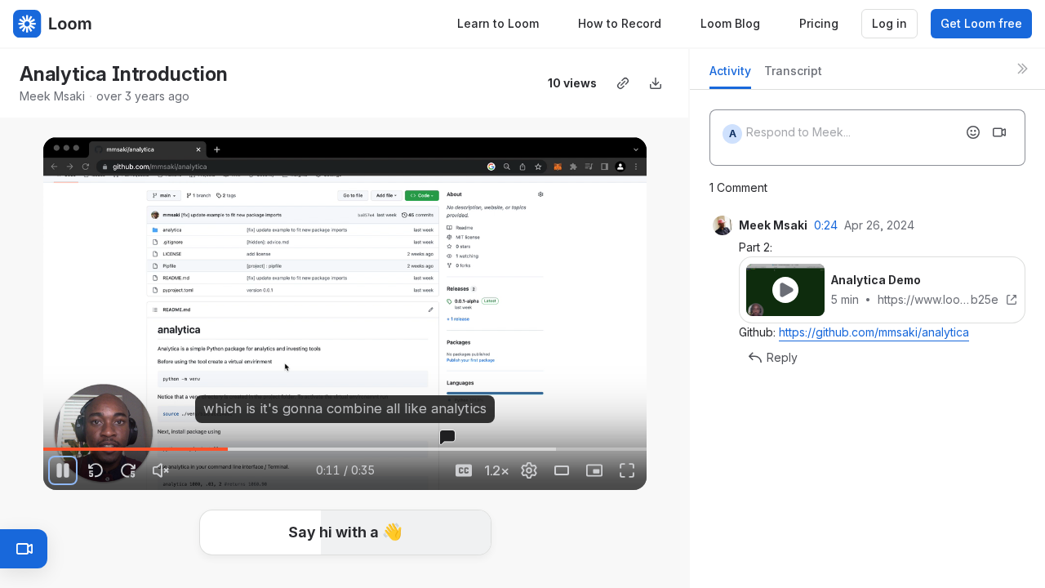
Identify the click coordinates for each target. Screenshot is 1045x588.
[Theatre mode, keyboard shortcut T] (562, 470)
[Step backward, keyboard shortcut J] (95, 470)
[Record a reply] (999, 132)
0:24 (826, 225)
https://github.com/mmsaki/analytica (874, 332)
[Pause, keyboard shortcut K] (63, 470)
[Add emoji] (973, 132)
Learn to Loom (498, 23)
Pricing (818, 23)
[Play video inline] (785, 290)
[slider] (345, 449)
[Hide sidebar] (1022, 68)
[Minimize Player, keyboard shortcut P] (594, 470)
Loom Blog (730, 23)
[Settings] (529, 470)
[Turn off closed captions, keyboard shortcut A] (464, 470)
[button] (345, 532)
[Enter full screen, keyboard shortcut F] (627, 470)
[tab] (730, 75)
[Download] (656, 83)
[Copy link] (623, 83)
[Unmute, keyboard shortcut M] (161, 470)
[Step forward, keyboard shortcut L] (128, 470)
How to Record (619, 23)
